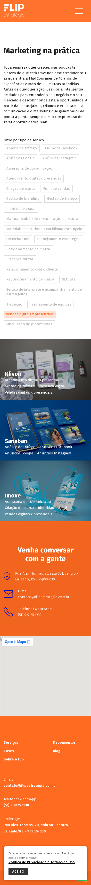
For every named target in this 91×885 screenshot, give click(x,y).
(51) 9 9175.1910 (29, 615)
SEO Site (68, 279)
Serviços (11, 742)
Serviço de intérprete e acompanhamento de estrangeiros (44, 292)
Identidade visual (21, 209)
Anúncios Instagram (59, 158)
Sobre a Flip (14, 759)
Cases (9, 751)
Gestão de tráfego (62, 198)
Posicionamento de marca (28, 249)
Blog (56, 751)
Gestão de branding (22, 198)
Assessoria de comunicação (29, 168)
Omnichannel (17, 239)
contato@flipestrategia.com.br (43, 597)
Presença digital (19, 259)
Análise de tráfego (21, 148)
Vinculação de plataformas (29, 324)
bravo (85, 881)
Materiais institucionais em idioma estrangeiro (44, 229)
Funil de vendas (56, 188)
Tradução (14, 304)
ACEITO (18, 871)
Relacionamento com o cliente (32, 269)
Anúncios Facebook (61, 148)
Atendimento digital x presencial (33, 178)
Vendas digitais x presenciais (29, 314)
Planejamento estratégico (59, 239)
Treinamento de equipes (50, 304)
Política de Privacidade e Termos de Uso (41, 862)
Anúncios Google (20, 158)
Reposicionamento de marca (30, 279)
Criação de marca (20, 188)
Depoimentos (64, 742)
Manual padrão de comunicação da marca (42, 219)
